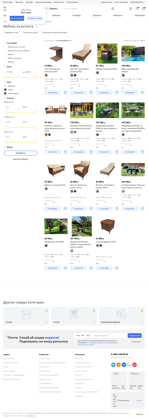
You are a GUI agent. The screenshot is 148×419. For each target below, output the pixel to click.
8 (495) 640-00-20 (119, 354)
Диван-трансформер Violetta (130, 70)
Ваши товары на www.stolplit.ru (87, 392)
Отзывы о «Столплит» (83, 367)
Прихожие (140, 15)
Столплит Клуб (44, 358)
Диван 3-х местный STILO (54, 185)
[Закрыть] (44, 8)
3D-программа (72, 2)
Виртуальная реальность (48, 375)
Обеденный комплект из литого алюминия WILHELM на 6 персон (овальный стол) (133, 128)
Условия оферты (45, 383)
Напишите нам (106, 2)
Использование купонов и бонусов (52, 363)
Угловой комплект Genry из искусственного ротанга (133, 186)
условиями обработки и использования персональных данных (98, 344)
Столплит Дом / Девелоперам (50, 392)
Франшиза (79, 396)
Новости (78, 375)
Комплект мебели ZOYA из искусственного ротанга (81, 127)
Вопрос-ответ (59, 2)
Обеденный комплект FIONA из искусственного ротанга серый (80, 244)
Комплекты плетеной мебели (54, 32)
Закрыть (139, 414)
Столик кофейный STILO (106, 242)
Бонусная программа (43, 2)
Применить (20, 153)
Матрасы (118, 15)
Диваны (56, 15)
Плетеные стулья (30, 32)
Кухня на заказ (8, 358)
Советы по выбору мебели (49, 388)
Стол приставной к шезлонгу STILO (52, 70)
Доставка (29, 2)
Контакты (78, 388)
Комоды (77, 15)
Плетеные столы (11, 32)
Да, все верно (17, 18)
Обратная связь (9, 371)
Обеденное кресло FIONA (106, 69)
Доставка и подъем (10, 363)
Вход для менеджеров (11, 379)
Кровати (97, 15)
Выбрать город (35, 18)
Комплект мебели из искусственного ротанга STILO (54, 128)
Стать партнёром (121, 2)
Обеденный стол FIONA (54, 242)
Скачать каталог (81, 371)
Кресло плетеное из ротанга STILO (78, 186)
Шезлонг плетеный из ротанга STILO (79, 70)
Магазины (19, 2)
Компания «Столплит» (83, 363)
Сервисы (53, 8)
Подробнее (30, 416)
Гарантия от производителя (13, 375)
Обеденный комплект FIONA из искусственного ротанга (106, 128)
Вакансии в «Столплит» (84, 379)
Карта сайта (79, 383)
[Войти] (130, 8)
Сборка (6, 367)
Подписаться (134, 335)
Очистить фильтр (20, 159)
